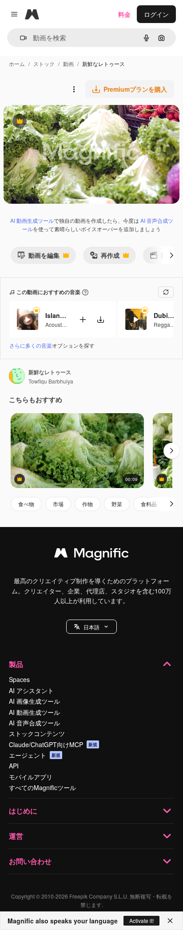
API (14, 765)
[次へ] (171, 255)
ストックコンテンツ (37, 733)
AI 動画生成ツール (32, 220)
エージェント (34, 755)
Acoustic (55, 324)
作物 (87, 504)
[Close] (170, 920)
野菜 (116, 504)
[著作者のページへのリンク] (17, 377)
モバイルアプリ (30, 776)
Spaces (19, 679)
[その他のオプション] (74, 89)
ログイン (156, 14)
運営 (16, 836)
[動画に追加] (83, 319)
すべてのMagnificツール (42, 787)
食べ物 (26, 504)
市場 (58, 504)
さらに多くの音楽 (30, 345)
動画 (68, 63)
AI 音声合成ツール (34, 722)
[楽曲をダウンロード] (100, 319)
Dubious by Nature (165, 315)
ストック (44, 63)
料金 (124, 14)
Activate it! (141, 920)
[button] (91, 627)
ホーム (17, 63)
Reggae (163, 324)
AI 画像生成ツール (34, 701)
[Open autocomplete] (20, 38)
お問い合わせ (30, 861)
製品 (16, 664)
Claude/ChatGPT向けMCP (53, 744)
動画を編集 (38, 257)
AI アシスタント (31, 690)
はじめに (23, 811)
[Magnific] (91, 555)
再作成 (104, 257)
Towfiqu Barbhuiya (50, 381)
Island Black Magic (56, 315)
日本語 (91, 627)
